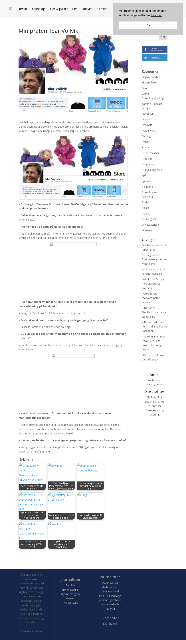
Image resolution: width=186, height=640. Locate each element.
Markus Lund (70, 602)
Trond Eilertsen (70, 589)
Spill (144, 175)
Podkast (86, 9)
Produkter (147, 158)
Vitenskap (147, 230)
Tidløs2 (146, 213)
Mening (146, 136)
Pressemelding (150, 153)
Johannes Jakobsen (110, 600)
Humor (146, 119)
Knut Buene (110, 623)
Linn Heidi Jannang (110, 596)
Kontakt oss (154, 380)
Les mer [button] (156, 15)
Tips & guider (59, 9)
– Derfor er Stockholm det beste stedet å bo (154, 312)
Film (74, 9)
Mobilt (145, 141)
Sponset (146, 181)
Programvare (149, 164)
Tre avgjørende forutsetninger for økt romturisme (154, 259)
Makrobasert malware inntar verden (150, 298)
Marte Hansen (110, 587)
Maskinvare (148, 130)
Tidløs (145, 208)
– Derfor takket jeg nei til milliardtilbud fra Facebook (154, 326)
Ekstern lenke (149, 82)
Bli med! (101, 9)
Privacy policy (155, 384)
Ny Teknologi (154, 397)
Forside (23, 9)
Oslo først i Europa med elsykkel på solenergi (153, 284)
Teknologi (39, 9)
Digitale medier (151, 77)
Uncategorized (150, 224)
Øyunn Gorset (110, 582)
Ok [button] (148, 25)
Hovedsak (147, 113)
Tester (145, 202)
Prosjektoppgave (152, 169)
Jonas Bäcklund (110, 591)
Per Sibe (70, 585)
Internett (147, 125)
